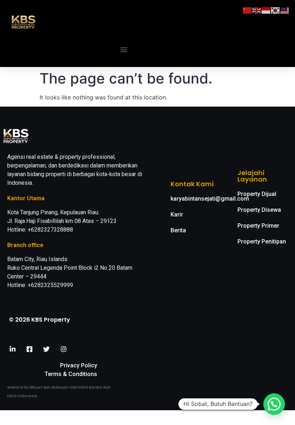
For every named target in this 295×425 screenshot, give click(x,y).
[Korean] (275, 9)
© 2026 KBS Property (39, 320)
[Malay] (285, 9)
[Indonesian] (266, 9)
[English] (257, 9)
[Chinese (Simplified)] (247, 9)
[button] (124, 49)
